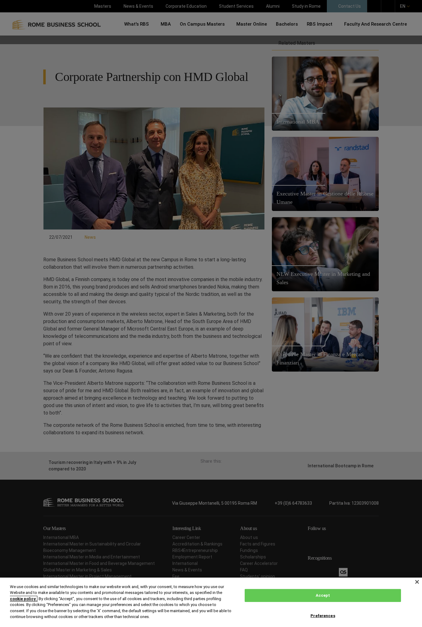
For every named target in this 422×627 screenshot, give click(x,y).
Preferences (322, 615)
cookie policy (23, 598)
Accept (323, 595)
